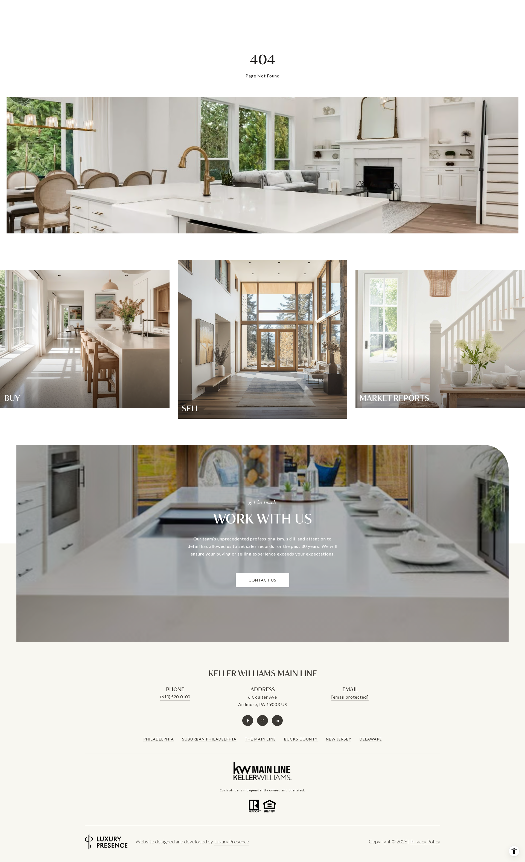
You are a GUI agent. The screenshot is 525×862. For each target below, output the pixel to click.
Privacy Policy (425, 841)
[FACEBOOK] (247, 720)
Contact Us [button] (262, 580)
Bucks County (301, 739)
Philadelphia (158, 739)
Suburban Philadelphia (209, 739)
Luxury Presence (231, 841)
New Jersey (338, 739)
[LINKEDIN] (277, 720)
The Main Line (260, 739)
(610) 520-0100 (175, 696)
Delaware (371, 739)
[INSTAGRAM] (262, 720)
